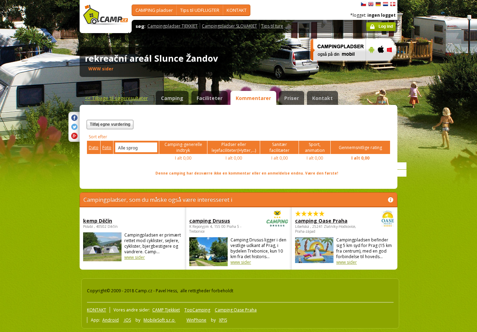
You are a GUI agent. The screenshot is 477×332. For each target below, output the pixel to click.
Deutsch (378, 4)
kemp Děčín (97, 220)
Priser (291, 98)
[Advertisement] (427, 209)
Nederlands (385, 4)
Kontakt (322, 98)
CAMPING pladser (154, 10)
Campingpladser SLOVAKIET (229, 26)
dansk (393, 4)
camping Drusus (209, 220)
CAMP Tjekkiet (166, 310)
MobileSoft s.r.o (160, 320)
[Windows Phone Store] (393, 65)
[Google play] (371, 65)
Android (110, 320)
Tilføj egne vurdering (110, 124)
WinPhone (196, 320)
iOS (127, 320)
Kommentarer (253, 98)
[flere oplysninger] (335, 65)
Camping (172, 98)
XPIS (223, 320)
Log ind (386, 26)
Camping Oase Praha (236, 310)
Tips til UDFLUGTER (199, 10)
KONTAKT (237, 10)
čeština (363, 4)
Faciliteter (209, 98)
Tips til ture (272, 26)
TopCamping (197, 310)
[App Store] (380, 65)
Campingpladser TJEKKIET (172, 26)
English (371, 4)
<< (116, 98)
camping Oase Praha (321, 220)
